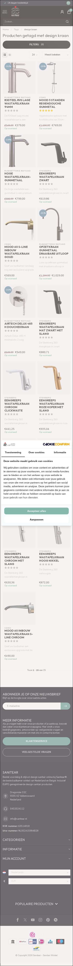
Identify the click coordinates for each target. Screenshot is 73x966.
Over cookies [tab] (36, 452)
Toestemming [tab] (13, 452)
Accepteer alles (36, 511)
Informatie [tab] (60, 452)
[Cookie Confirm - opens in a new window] (56, 444)
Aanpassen (36, 519)
